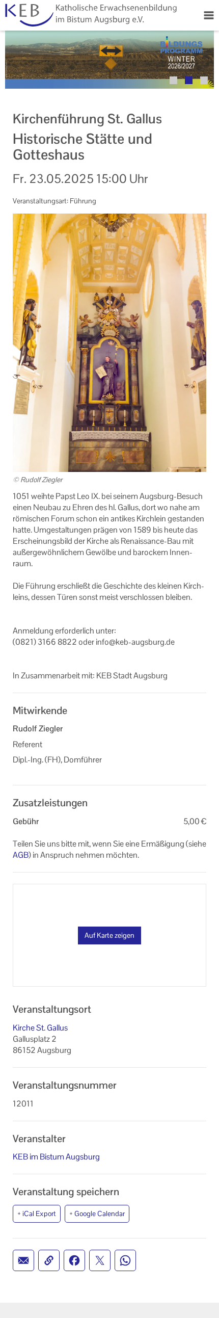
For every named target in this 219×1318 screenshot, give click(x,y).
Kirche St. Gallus (40, 1027)
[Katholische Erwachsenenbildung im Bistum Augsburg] (90, 15)
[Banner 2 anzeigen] (189, 80)
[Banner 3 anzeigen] (204, 80)
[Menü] (209, 15)
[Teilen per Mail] (23, 1260)
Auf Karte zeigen (109, 935)
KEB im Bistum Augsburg (56, 1156)
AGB (21, 855)
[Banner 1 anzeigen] (173, 80)
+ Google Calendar (97, 1213)
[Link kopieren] (49, 1260)
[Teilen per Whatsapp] (125, 1260)
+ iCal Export (36, 1213)
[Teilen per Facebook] (74, 1260)
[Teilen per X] (100, 1260)
